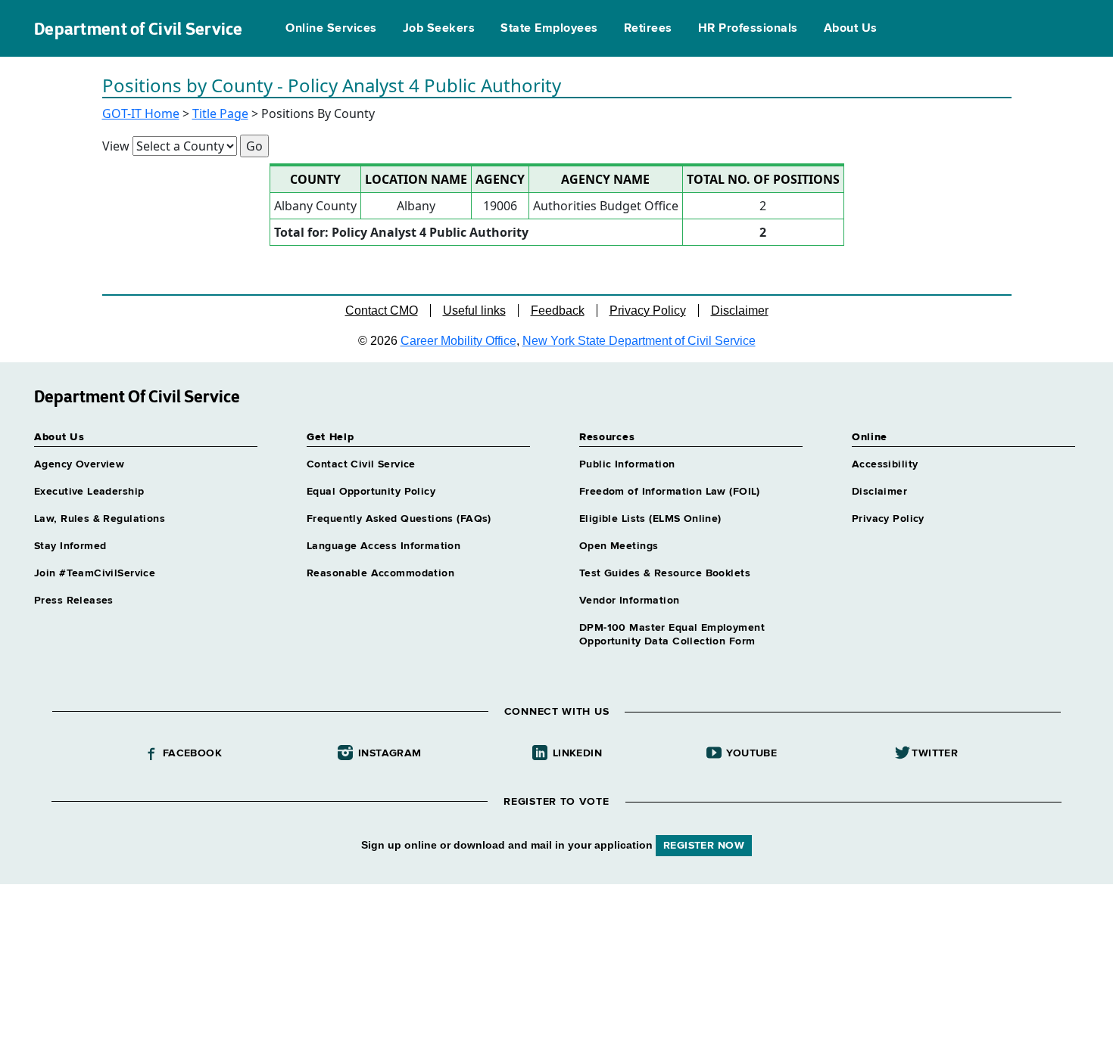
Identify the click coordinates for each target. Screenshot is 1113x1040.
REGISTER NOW (703, 845)
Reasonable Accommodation (380, 573)
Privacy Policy (648, 310)
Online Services (330, 29)
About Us (851, 29)
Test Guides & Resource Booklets (664, 573)
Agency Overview (79, 464)
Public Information (627, 464)
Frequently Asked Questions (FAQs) (399, 519)
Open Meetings (618, 546)
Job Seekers (439, 29)
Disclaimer (739, 310)
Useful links (474, 310)
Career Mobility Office (458, 340)
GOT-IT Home (140, 113)
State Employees (548, 29)
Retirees (648, 29)
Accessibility (885, 464)
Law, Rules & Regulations (99, 519)
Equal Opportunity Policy (371, 491)
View (115, 146)
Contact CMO (381, 310)
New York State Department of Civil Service (639, 340)
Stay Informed (70, 546)
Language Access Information (383, 546)
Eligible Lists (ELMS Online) (650, 519)
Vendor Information (629, 600)
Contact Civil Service (361, 464)
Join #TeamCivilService (94, 573)
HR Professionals (748, 29)
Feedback (558, 310)
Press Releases (74, 600)
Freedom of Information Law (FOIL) (669, 491)
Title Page (220, 113)
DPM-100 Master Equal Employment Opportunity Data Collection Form (672, 634)
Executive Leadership (89, 491)
